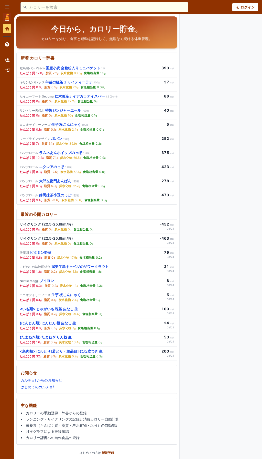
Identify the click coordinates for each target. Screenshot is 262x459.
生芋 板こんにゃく (54, 124)
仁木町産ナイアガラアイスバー (69, 96)
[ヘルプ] (7, 44)
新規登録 (108, 453)
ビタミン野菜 (35, 252)
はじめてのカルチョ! (37, 387)
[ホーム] (7, 28)
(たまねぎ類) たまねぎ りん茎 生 (46, 337)
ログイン (248, 7)
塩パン (44, 138)
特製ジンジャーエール (54, 110)
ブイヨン (37, 280)
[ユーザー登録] (7, 60)
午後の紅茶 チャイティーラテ (60, 82)
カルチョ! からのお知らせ (41, 380)
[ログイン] (7, 69)
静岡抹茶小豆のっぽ (49, 195)
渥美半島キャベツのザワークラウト (64, 266)
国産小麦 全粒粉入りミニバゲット (62, 68)
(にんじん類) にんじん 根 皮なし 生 (48, 323)
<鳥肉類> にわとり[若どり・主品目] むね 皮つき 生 (61, 351)
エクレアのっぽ (46, 166)
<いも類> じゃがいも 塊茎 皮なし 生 (49, 309)
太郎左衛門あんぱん (49, 181)
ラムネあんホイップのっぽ (55, 152)
